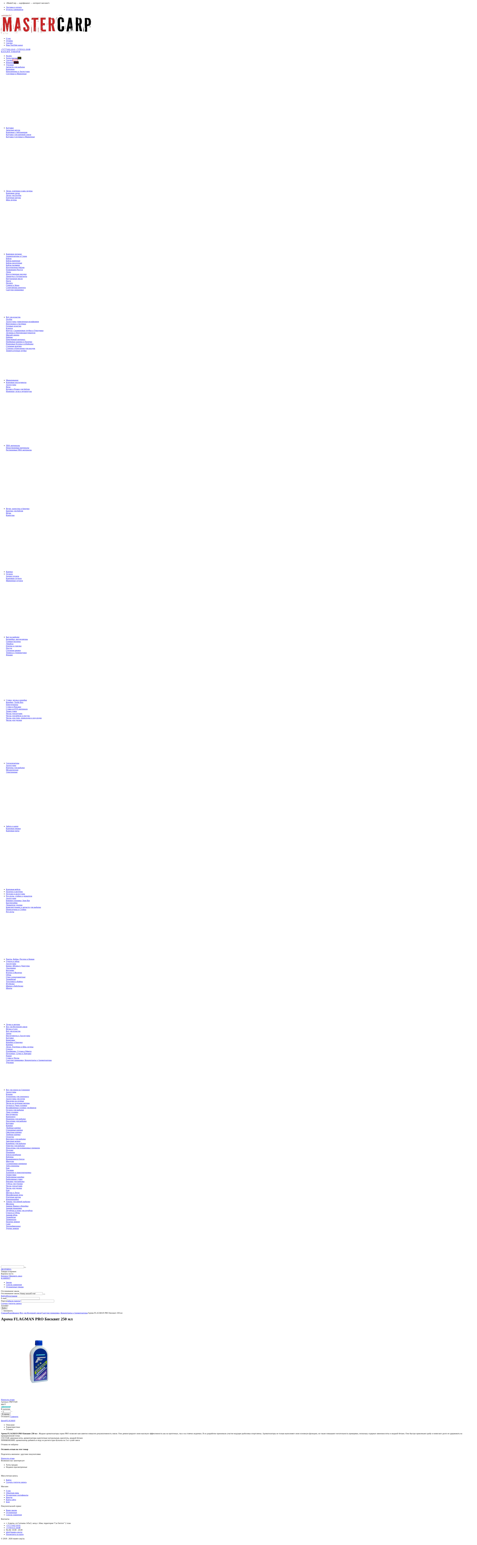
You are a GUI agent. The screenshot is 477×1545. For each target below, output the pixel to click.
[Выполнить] (44, 1294)
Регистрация (11, 1296)
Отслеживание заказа (10, 1293)
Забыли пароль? (14, 1301)
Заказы (9, 1282)
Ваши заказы (11, 1510)
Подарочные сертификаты (17, 1495)
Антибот (4, 1306)
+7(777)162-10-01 (8, 49)
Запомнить (8, 1311)
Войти (3, 1296)
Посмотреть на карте (15, 1534)
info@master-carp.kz (14, 1532)
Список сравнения (14, 1285)
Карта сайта (11, 1500)
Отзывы (9, 41)
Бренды (9, 1497)
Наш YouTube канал (14, 45)
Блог (8, 1502)
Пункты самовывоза (14, 9)
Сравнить (14, 1416)
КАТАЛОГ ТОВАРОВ (10, 52)
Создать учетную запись (11, 1303)
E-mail (3, 1298)
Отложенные (11, 1512)
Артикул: (5, 1402)
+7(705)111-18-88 (23, 49)
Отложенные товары (15, 1287)
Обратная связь (12, 1493)
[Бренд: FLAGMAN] (6, 1407)
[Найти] (25, 1267)
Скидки (9, 43)
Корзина (4, 1276)
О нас (8, 38)
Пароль (4, 1301)
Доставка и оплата (14, 7)
